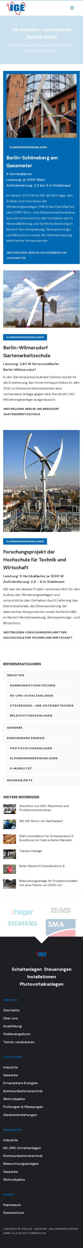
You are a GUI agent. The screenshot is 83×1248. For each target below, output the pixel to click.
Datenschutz (13, 1212)
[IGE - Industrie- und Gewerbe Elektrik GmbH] (16, 7)
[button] (72, 7)
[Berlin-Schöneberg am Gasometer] (41, 105)
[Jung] (61, 910)
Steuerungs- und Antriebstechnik (42, 705)
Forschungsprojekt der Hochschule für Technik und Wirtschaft (34, 560)
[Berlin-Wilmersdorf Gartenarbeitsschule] (41, 299)
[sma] (61, 928)
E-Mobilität (21, 768)
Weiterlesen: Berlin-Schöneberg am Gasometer (36, 255)
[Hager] (22, 911)
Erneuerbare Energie (26, 738)
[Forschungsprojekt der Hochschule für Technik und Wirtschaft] (41, 480)
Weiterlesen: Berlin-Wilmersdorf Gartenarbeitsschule (31, 411)
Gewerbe (15, 727)
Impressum (12, 1205)
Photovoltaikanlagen (31, 748)
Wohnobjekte (20, 780)
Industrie (15, 675)
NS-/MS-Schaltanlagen (31, 695)
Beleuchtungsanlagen (31, 715)
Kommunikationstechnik (33, 685)
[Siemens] (22, 923)
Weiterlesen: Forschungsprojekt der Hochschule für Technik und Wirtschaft (38, 634)
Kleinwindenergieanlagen (28, 147)
